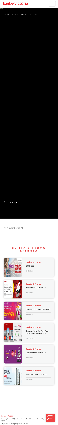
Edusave (33, 15)
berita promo (19, 15)
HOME (6, 15)
